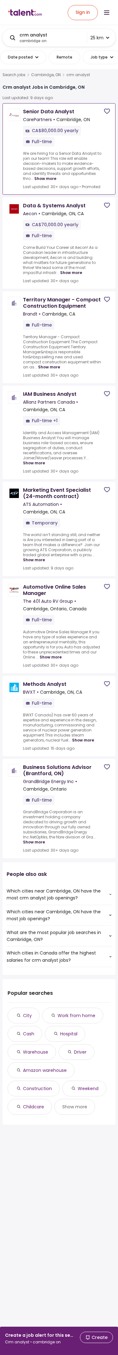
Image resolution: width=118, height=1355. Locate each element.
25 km (97, 38)
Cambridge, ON (46, 75)
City (27, 1015)
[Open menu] (106, 12)
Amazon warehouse (45, 1070)
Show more (45, 178)
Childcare (33, 1107)
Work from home (76, 1015)
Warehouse (35, 1052)
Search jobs (14, 75)
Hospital (68, 1034)
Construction (37, 1088)
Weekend (88, 1088)
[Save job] (107, 111)
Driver (80, 1052)
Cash (28, 1034)
